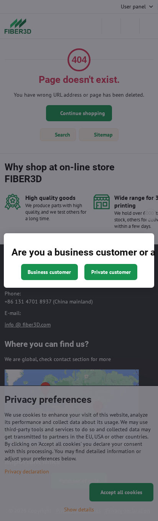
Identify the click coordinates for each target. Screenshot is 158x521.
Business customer (49, 272)
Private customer (111, 272)
